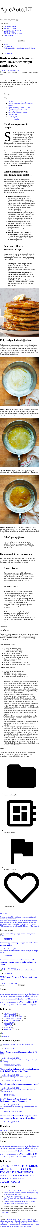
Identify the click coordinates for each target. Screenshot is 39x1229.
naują (12, 1002)
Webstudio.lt (4, 1130)
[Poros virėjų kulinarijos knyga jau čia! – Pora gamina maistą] (19, 935)
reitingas (9, 1004)
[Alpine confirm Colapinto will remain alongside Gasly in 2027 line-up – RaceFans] (19, 1062)
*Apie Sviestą (13, 116)
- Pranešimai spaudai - (27, 1224)
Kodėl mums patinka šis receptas (18, 102)
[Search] (0, 39)
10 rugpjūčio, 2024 (14, 70)
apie (1, 994)
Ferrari (5, 996)
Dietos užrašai (13, 114)
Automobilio (14, 994)
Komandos (2, 999)
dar (27, 994)
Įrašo (34, 1004)
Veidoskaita (3, 1224)
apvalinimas (6, 994)
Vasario (27, 1004)
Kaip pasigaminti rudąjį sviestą (18, 109)
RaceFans (31, 1001)
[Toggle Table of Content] (5, 98)
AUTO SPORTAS (10, 26)
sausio (15, 1004)
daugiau (32, 994)
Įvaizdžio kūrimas (24, 1223)
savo (19, 1004)
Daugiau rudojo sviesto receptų (18, 112)
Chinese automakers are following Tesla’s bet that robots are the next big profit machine (18, 1117)
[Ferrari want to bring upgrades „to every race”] (15, 1077)
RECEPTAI (8, 53)
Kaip (32, 996)
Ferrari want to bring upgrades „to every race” (19, 1084)
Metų (34, 999)
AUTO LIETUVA (10, 28)
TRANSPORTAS (10, 32)
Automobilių (20, 994)
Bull (25, 994)
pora (23, 1002)
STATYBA (7, 1026)
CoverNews (4, 1212)
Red (5, 1004)
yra (31, 1005)
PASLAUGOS (9, 35)
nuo (15, 1002)
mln (37, 999)
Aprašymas (17, 118)
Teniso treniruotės (14, 1224)
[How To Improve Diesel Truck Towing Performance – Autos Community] (19, 1091)
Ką (20, 999)
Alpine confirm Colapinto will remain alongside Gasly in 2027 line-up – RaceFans (19, 1070)
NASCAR (8, 1002)
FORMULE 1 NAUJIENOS (13, 30)
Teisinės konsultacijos (28, 1219)
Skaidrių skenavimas (6, 1221)
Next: (19, 923)
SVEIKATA (8, 1027)
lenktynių (24, 999)
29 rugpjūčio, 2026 (14, 1058)
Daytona (37, 994)
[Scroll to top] (0, 1214)
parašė (19, 1002)
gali (17, 996)
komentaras (10, 999)
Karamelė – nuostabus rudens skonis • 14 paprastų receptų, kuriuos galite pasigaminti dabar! (18, 962)
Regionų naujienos (13, 1226)
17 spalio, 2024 (12, 949)
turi (22, 1004)
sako (12, 1004)
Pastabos (16, 119)
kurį (17, 999)
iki (23, 996)
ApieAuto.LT (16, 9)
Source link (3, 913)
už (24, 1004)
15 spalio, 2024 (12, 983)
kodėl (36, 996)
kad (28, 996)
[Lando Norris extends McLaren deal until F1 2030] (16, 1045)
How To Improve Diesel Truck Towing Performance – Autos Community (15, 1100)
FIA (9, 996)
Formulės (13, 996)
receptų (1, 1004)
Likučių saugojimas (14, 111)
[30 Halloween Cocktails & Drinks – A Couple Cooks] (17, 970)
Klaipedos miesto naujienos (23, 1221)
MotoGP (2, 1002)
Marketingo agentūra (13, 1219)
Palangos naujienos (26, 1226)
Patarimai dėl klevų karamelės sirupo (19, 107)
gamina (20, 996)
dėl (1, 996)
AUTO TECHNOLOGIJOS (13, 34)
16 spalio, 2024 (12, 968)
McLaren (30, 999)
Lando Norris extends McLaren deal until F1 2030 (20, 1191)
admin (4, 70)
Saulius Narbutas (12, 1223)
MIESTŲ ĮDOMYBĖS (11, 1020)
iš (25, 996)
